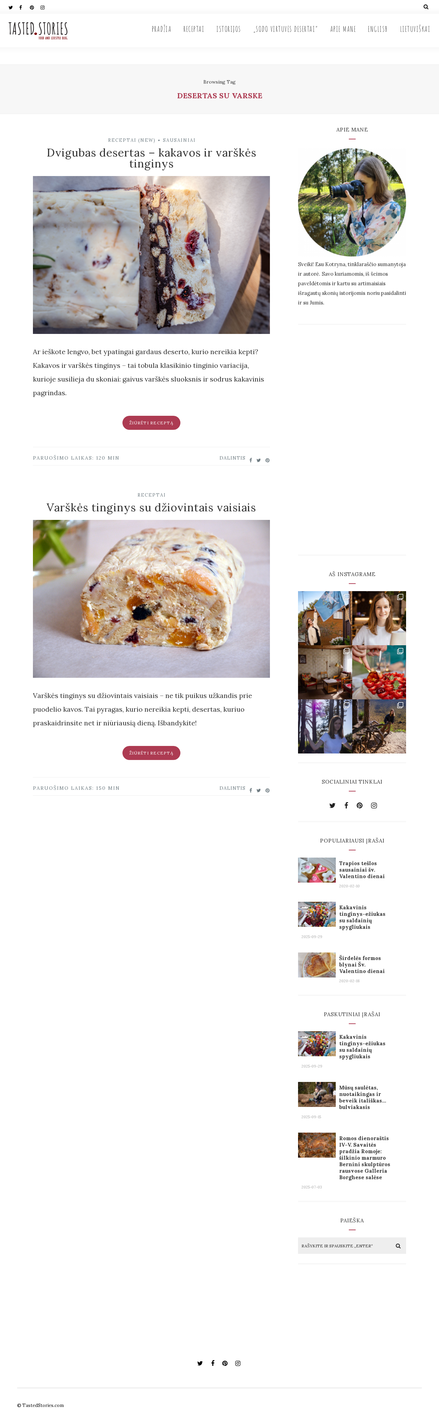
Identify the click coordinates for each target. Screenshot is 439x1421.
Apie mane (343, 29)
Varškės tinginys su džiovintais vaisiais (151, 507)
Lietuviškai (415, 29)
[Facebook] (24, 7)
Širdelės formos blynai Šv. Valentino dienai (362, 964)
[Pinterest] (35, 7)
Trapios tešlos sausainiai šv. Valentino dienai (362, 870)
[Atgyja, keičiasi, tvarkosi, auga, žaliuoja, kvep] (325, 672)
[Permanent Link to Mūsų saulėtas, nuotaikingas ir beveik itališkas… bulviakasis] (317, 1104)
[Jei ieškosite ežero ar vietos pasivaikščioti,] (325, 726)
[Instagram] (45, 7)
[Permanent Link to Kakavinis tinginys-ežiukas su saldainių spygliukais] (317, 924)
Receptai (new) (132, 140)
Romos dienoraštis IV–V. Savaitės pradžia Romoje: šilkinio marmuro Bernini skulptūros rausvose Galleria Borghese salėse (364, 1158)
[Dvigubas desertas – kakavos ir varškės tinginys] (151, 257)
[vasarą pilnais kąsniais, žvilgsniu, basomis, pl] (379, 672)
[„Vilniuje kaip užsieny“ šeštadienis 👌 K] (379, 618)
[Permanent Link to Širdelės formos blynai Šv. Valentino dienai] (317, 975)
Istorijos (228, 29)
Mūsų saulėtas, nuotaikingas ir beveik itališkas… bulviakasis (362, 1097)
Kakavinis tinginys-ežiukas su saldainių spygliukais (362, 917)
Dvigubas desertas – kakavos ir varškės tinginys (152, 158)
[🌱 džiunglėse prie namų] (379, 726)
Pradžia (162, 29)
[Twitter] (14, 7)
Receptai (193, 29)
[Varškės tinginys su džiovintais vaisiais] (151, 601)
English (378, 29)
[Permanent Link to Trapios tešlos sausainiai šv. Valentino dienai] (317, 880)
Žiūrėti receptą (151, 422)
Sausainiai (179, 140)
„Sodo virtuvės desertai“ (285, 29)
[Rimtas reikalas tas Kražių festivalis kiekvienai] (325, 618)
